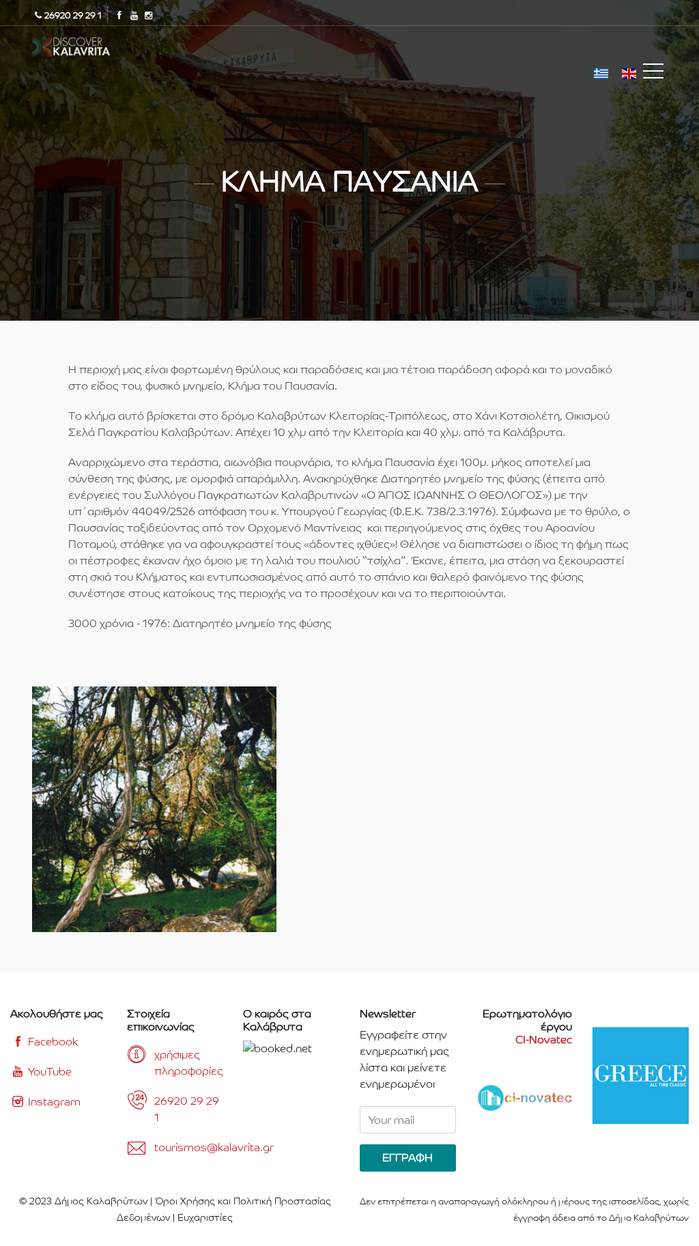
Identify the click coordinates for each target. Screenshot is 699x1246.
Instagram (53, 1101)
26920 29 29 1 (186, 1109)
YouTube (48, 1071)
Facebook (51, 1041)
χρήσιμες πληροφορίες (188, 1062)
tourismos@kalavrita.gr (188, 1147)
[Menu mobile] (653, 73)
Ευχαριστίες (205, 1217)
